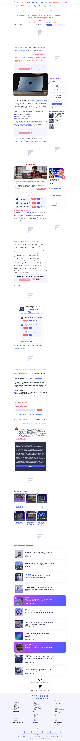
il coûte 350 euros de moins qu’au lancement (32, 107)
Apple (17, 423)
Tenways (56, 729)
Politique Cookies (42, 736)
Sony (35, 717)
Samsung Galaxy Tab (38, 728)
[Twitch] (43, 698)
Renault (15, 718)
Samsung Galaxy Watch (18, 729)
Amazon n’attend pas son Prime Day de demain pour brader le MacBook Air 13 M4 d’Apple (42, 506)
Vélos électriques (58, 722)
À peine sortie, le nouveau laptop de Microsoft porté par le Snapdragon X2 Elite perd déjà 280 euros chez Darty (30, 396)
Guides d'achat (28, 644)
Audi (14, 712)
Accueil (15, 10)
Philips (35, 715)
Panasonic (36, 714)
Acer (55, 702)
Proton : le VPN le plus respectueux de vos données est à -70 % (19, 506)
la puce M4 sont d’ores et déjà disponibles (32, 102)
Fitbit (15, 726)
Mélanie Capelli (22, 427)
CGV (61, 736)
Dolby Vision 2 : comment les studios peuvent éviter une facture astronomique (39, 623)
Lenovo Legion (37, 704)
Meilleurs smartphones (56, 195)
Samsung (36, 716)
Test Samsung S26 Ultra (51, 734)
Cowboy (56, 724)
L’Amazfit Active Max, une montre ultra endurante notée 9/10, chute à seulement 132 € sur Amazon (59, 127)
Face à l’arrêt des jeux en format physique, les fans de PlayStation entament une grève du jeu (39, 611)
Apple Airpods (57, 712)
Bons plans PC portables (28, 10)
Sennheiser (57, 718)
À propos (29, 736)
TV (34, 711)
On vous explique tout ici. (40, 369)
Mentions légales (22, 736)
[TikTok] (45, 698)
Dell (55, 704)
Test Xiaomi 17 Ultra (56, 731)
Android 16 (64, 731)
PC (41, 423)
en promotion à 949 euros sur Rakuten (28, 123)
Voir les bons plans (38, 54)
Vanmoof (56, 730)
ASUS (35, 702)
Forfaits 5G (54, 193)
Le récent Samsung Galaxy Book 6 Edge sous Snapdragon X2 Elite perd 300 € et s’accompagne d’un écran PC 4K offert (30, 386)
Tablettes (35, 722)
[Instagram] (34, 698)
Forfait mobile (63, 2)
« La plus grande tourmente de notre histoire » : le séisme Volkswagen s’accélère (39, 670)
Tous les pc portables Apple (26, 341)
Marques (30, 423)
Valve (35, 709)
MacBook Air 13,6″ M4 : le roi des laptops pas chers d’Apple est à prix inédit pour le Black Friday (41, 524)
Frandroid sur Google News (35, 375)
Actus (42, 2)
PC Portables (57, 700)
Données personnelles (53, 736)
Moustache (57, 727)
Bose (56, 713)
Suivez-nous (49, 24)
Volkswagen (16, 720)
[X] (32, 698)
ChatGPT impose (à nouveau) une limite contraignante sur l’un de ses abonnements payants (38, 635)
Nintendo (36, 706)
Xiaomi (15, 709)
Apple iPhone (16, 702)
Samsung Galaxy (17, 707)
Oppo (15, 706)
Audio (55, 711)
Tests (46, 2)
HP (55, 707)
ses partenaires (24, 459)
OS (36, 423)
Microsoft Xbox (37, 705)
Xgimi (35, 719)
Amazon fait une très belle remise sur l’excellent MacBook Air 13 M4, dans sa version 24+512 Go (19, 524)
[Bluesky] (48, 698)
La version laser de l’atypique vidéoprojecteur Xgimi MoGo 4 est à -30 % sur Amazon (59, 121)
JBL (55, 715)
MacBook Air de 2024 (32, 212)
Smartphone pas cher (56, 199)
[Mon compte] (22, 2)
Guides (50, 2)
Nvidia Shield (36, 707)
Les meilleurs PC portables (26, 338)
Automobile (16, 711)
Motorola (15, 705)
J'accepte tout (31, 466)
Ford (15, 715)
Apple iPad (36, 724)
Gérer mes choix (30, 468)
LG (34, 713)
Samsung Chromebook (59, 709)
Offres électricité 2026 (56, 205)
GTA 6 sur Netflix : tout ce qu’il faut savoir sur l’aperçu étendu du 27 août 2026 (38, 599)
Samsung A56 (54, 192)
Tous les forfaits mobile (58, 108)
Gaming (35, 700)
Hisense (35, 712)
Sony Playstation (37, 708)
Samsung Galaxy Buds (59, 717)
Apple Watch (16, 725)
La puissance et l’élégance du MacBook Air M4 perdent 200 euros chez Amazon (30, 524)
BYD (14, 713)
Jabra (56, 714)
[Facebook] (37, 698)
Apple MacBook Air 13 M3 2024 (21, 192)
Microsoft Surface (58, 708)
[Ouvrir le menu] (14, 2)
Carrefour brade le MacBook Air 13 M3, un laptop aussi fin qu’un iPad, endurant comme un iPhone (30, 506)
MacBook (33, 121)
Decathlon (57, 725)
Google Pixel (16, 703)
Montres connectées (18, 722)
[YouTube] (41, 698)
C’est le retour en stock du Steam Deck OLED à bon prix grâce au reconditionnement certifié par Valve (59, 115)
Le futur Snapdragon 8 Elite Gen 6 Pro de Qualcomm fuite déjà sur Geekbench (37, 576)
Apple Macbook (58, 703)
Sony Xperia (16, 708)
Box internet (54, 203)
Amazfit (15, 724)
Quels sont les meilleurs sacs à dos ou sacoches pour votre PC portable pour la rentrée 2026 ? (39, 646)
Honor (56, 706)
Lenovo (56, 705)
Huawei (15, 704)
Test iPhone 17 (47, 731)
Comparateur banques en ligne (30, 734)
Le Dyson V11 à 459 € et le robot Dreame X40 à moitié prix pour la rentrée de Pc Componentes (39, 588)
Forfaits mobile (55, 197)
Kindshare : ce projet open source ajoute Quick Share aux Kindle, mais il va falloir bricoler (39, 553)
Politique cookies (21, 463)
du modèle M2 (25, 214)
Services (27, 597)
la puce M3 (19, 253)
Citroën (15, 714)
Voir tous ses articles (20, 438)
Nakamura (57, 728)
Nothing (56, 716)
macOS (23, 423)
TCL (35, 718)
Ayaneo (35, 703)
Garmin (15, 727)
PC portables (48, 423)
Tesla (15, 719)
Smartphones (16, 700)
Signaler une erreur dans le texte (21, 419)
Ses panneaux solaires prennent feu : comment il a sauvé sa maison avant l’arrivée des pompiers (39, 564)
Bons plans (56, 2)
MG (14, 716)
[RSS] (39, 698)
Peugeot (15, 717)
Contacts (35, 736)
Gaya (56, 726)
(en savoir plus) (38, 455)
